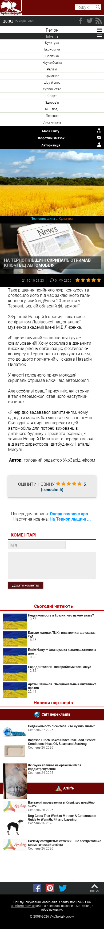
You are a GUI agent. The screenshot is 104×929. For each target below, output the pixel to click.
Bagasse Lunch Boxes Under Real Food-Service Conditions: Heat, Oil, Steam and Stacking (61, 742)
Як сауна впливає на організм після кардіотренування (54, 767)
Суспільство (52, 89)
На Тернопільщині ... (70, 519)
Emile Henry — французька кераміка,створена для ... (62, 651)
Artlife (68, 787)
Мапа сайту (50, 131)
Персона (52, 115)
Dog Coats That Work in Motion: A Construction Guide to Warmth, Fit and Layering (62, 817)
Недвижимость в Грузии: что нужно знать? (61, 615)
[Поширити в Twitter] (62, 888)
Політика (52, 56)
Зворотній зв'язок (51, 138)
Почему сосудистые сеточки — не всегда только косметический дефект (64, 843)
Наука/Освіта (52, 62)
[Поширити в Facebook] (37, 888)
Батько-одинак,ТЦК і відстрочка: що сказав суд (61, 634)
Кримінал (52, 76)
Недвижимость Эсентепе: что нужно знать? (61, 726)
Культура (52, 42)
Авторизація (50, 145)
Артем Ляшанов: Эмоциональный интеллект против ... (62, 686)
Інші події (52, 109)
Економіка (52, 49)
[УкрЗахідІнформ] (11, 7)
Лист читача (52, 122)
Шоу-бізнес (52, 82)
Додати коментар (25, 585)
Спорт (52, 96)
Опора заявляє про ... (71, 514)
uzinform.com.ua (23, 905)
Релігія (52, 69)
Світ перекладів (56, 714)
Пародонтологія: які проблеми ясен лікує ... (61, 667)
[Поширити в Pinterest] (50, 888)
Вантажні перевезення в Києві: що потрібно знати (61, 804)
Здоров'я (52, 102)
